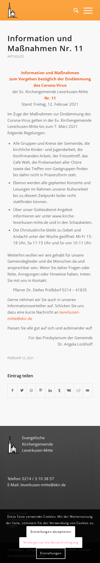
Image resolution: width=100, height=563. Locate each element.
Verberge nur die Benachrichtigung (50, 542)
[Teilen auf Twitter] (22, 390)
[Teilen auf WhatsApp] (31, 390)
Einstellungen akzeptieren (51, 531)
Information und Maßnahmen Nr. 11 (45, 43)
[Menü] (85, 10)
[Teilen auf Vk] (69, 390)
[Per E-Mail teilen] (87, 390)
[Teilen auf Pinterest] (40, 390)
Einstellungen (51, 553)
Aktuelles (15, 56)
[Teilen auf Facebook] (12, 390)
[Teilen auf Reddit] (78, 390)
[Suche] (73, 10)
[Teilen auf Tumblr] (59, 390)
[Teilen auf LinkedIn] (50, 390)
